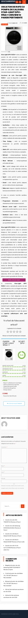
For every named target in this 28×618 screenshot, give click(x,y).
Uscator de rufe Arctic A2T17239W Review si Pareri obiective (12, 548)
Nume (3, 466)
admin (25, 23)
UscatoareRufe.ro (8, 1)
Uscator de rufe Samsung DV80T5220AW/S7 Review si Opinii (12, 567)
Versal (17, 614)
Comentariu (4, 447)
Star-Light (4, 24)
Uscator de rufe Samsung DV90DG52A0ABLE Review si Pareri (12, 528)
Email (3, 472)
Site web (3, 478)
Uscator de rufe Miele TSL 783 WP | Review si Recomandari (13, 575)
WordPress (10, 614)
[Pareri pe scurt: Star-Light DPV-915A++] (9, 355)
